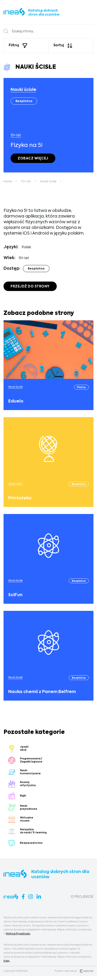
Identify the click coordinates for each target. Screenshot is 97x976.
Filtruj (14, 45)
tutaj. (7, 961)
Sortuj (58, 45)
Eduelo (15, 401)
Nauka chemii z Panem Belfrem (42, 692)
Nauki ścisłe (23, 90)
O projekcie (82, 897)
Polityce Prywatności (18, 934)
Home (8, 181)
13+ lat (16, 135)
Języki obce (15, 484)
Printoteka (20, 498)
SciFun (15, 595)
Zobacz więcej (33, 158)
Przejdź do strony (30, 286)
